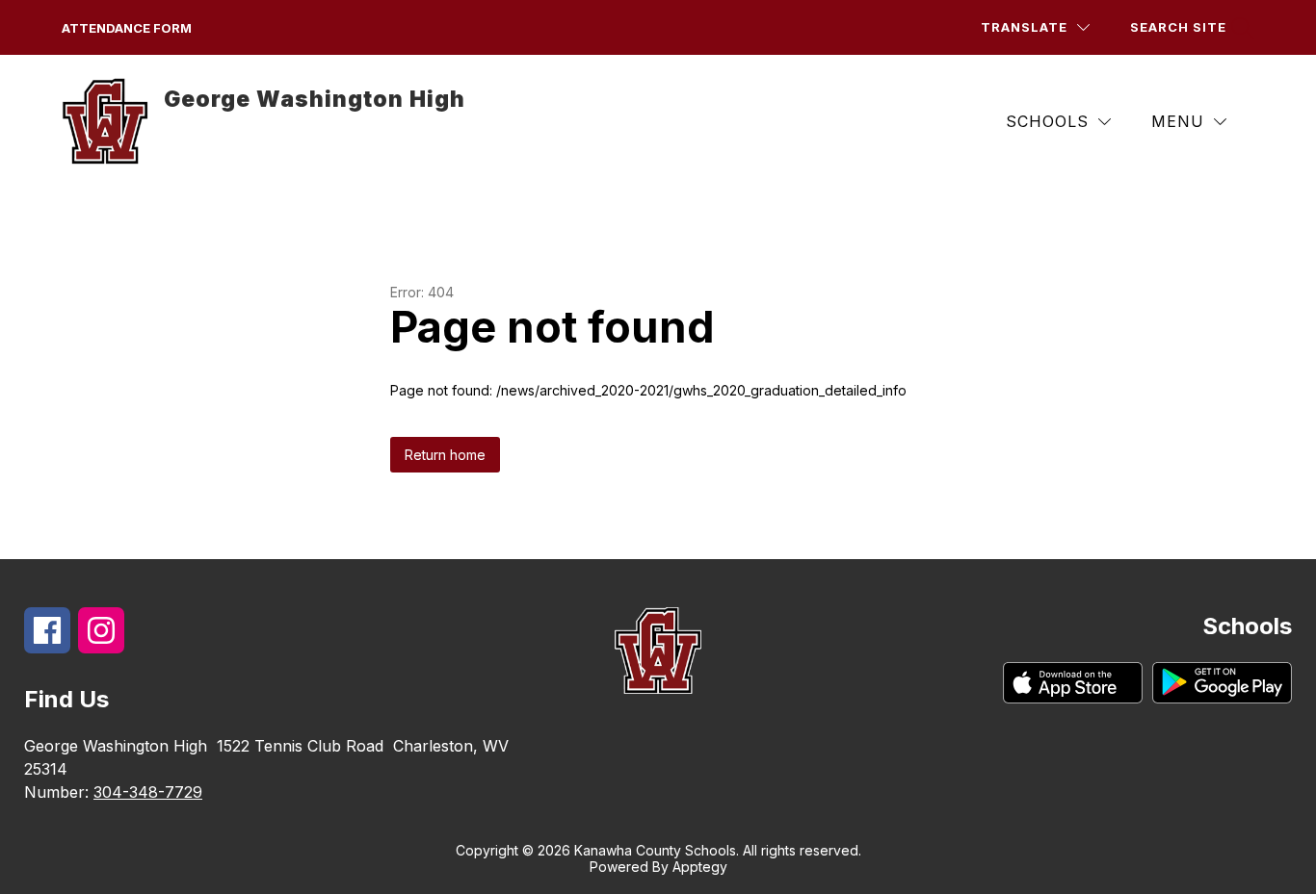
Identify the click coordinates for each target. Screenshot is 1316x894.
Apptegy (699, 866)
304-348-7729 (147, 792)
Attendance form (127, 28)
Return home (445, 455)
